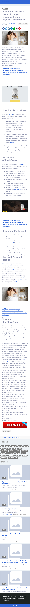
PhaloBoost (5, 264)
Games (19, 448)
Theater (25, 455)
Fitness (8, 448)
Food (14, 448)
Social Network (5, 1)
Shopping (11, 455)
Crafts (14, 446)
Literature (24, 450)
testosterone (17, 189)
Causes (8, 446)
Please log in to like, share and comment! (11, 437)
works (11, 114)
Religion (3, 455)
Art (2, 446)
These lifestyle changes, (9, 509)
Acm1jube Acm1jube (7, 514)
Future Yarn (5, 541)
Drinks (26, 446)
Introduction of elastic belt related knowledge (12, 535)
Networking (10, 453)
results (15, 282)
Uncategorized (13, 457)
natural (21, 164)
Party (23, 453)
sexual (12, 243)
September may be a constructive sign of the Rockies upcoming (14, 588)
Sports (18, 455)
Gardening (4, 450)
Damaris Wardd (6, 489)
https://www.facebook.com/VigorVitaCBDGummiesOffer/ (15, 482)
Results (12, 270)
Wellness (4, 457)
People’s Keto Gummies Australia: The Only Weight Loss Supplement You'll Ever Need (15, 561)
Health (5, 8)
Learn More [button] (6, 600)
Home (17, 450)
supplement (9, 266)
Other (18, 453)
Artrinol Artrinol (6, 568)
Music (3, 453)
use (24, 278)
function (12, 142)
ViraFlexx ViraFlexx (10, 23)
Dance (20, 446)
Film (2, 448)
